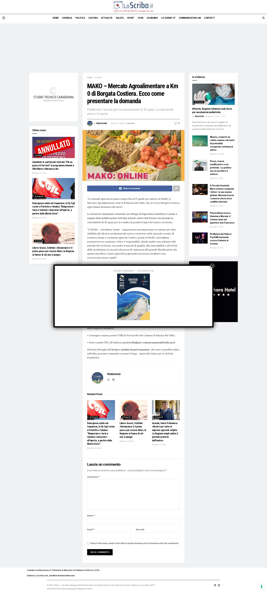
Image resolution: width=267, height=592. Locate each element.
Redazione (101, 123)
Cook (140, 18)
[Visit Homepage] (133, 7)
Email (91, 529)
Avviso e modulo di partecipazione (130, 349)
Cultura (93, 18)
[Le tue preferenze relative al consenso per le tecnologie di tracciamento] (262, 587)
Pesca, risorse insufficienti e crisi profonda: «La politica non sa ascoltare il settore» (220, 168)
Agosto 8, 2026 (217, 178)
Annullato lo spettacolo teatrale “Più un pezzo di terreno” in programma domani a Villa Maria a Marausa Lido (53, 165)
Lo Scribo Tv (168, 18)
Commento (93, 476)
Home (56, 18)
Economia (152, 18)
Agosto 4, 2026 (217, 206)
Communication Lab (190, 18)
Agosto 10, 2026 (217, 154)
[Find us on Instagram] (219, 585)
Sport (130, 18)
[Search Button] (263, 18)
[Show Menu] (3, 18)
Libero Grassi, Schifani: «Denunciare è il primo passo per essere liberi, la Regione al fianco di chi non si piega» (133, 430)
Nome (91, 515)
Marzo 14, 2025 (117, 123)
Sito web (140, 529)
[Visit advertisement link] (53, 97)
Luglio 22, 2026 (217, 248)
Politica (80, 18)
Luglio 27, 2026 (217, 227)
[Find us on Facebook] (215, 585)
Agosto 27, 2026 (159, 445)
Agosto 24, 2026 (213, 116)
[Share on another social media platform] (176, 188)
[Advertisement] (133, 45)
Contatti (209, 18)
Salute (120, 18)
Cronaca (67, 18)
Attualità (106, 18)
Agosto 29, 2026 (95, 448)
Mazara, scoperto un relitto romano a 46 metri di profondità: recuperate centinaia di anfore (222, 143)
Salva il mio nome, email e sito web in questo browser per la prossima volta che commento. (134, 543)
